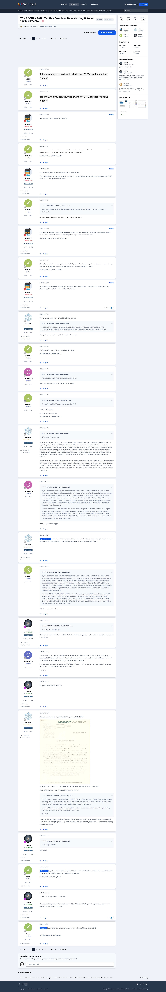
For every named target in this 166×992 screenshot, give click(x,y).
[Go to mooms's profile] (28, 623)
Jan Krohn (26, 26)
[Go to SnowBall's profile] (28, 317)
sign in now (58, 959)
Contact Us (39, 989)
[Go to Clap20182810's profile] (28, 372)
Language (22, 989)
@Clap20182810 (45, 539)
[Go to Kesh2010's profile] (28, 72)
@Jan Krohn (44, 871)
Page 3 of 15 (63, 38)
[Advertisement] (70, 54)
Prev (24, 38)
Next (52, 38)
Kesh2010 (28, 79)
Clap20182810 (28, 378)
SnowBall (28, 324)
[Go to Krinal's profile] (28, 870)
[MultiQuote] (40, 85)
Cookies (46, 989)
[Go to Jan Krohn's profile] (21, 26)
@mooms (43, 928)
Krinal (28, 877)
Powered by (139, 989)
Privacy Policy (31, 989)
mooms (28, 630)
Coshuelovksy (28, 661)
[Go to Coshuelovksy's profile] (28, 655)
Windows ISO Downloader (49, 26)
